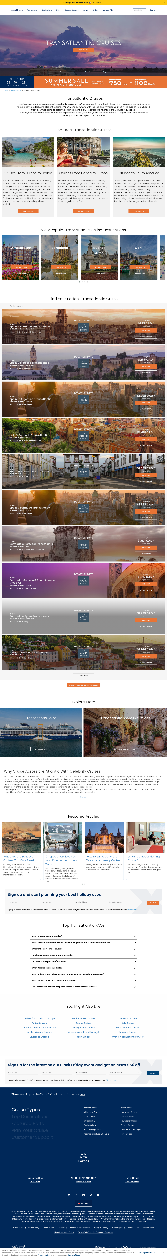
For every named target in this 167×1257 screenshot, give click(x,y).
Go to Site (97, 2)
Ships (105, 72)
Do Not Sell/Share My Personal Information (95, 1232)
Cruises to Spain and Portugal (83, 1032)
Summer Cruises (127, 1125)
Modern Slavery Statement (79, 1228)
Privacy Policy (132, 910)
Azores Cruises (83, 1023)
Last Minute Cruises (129, 1112)
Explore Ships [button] (41, 749)
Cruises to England (39, 1036)
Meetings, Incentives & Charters (96, 1134)
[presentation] (3, 259)
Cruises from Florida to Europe (39, 1018)
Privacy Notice (44, 1255)
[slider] (28, 152)
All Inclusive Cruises (92, 1112)
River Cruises (126, 1134)
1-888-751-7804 (83, 1181)
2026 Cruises (126, 1108)
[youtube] (98, 1195)
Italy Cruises (128, 1023)
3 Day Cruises (89, 1116)
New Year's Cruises (129, 1121)
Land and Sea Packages (131, 1130)
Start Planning (132, 1181)
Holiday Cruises (127, 1116)
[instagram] (83, 1195)
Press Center (148, 1228)
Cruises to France (128, 1018)
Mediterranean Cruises (83, 1018)
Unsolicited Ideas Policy (64, 1232)
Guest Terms (18, 1228)
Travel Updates (133, 1228)
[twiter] (91, 1195)
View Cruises (83, 50)
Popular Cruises (90, 1108)
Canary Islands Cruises (83, 1027)
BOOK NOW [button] (146, 330)
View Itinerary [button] (146, 336)
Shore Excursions (90, 72)
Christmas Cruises (91, 1121)
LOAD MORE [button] (83, 676)
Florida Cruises (39, 1023)
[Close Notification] (164, 2)
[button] (79, 282)
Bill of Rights (117, 1228)
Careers (61, 1228)
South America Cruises (128, 1027)
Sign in (152, 10)
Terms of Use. (74, 1255)
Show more (83, 797)
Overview (63, 72)
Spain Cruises (83, 1036)
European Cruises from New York (39, 1027)
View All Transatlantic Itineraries (83, 685)
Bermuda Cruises (128, 1032)
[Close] (163, 1252)
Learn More (35, 1181)
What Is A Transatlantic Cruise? (128, 1036)
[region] (83, 1252)
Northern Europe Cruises (39, 1032)
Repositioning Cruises (92, 1130)
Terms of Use (48, 1228)
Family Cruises (90, 1125)
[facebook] (76, 1195)
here (82, 1094)
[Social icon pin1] (69, 1195)
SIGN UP (153, 903)
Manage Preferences (148, 1252)
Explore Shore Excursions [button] (125, 749)
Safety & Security (101, 1228)
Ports (75, 72)
